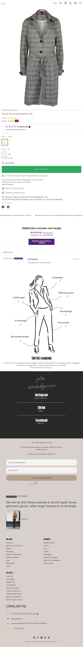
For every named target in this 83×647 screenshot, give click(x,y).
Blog (7, 560)
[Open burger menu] (80, 3)
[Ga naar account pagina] (70, 3)
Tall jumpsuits (10, 585)
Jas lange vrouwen (12, 588)
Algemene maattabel (51, 557)
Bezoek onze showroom (14, 546)
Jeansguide (48, 554)
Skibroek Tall (10, 582)
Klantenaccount (49, 543)
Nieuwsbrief (10, 563)
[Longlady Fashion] (3, 3)
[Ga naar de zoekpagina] (60, 3)
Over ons (9, 543)
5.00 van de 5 (47, 233)
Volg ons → (42, 423)
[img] (33, 259)
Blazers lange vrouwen (14, 600)
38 (4, 154)
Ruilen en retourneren (13, 554)
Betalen (8, 548)
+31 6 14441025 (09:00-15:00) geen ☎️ (25, 614)
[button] (60, 3)
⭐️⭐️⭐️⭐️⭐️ (11, 118)
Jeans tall (9, 576)
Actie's (8, 566)
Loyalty (46, 551)
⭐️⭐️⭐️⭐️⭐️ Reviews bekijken (15, 628)
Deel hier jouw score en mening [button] (41, 242)
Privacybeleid (48, 563)
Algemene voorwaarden (52, 560)
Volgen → (41, 411)
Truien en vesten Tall (13, 591)
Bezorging (9, 551)
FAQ (45, 548)
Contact (46, 546)
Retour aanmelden (12, 557)
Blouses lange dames (13, 597)
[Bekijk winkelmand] (75, 3)
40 (9, 154)
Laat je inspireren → (41, 398)
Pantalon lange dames (13, 594)
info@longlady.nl (16, 619)
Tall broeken (10, 579)
